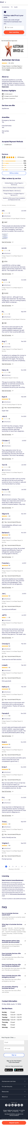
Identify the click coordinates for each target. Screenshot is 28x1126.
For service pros (7, 1086)
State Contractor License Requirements (12, 880)
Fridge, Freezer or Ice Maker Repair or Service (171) (14, 194)
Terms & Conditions (14, 1115)
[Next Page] (25, 866)
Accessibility (22, 1111)
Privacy (5, 1111)
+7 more (8, 70)
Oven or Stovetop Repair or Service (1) (13, 187)
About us (5, 1097)
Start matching (14, 32)
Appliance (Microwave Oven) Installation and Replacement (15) (14, 198)
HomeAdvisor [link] (5, 7)
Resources (5, 1091)
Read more (5, 87)
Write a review (14, 173)
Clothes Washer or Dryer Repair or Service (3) (14, 183)
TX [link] (11, 7)
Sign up (14, 1055)
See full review (6, 242)
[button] (5, 236)
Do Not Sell (15, 1111)
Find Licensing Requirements (17, 894)
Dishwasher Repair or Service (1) (12, 190)
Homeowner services (9, 1081)
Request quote (14, 1123)
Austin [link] (16, 7)
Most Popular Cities (8, 1037)
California (9, 1111)
